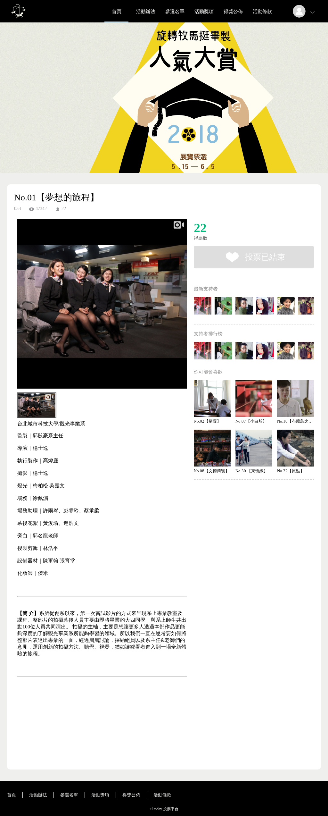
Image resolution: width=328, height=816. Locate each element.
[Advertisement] (92, 742)
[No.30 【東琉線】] (253, 448)
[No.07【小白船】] (253, 398)
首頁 (116, 11)
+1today (156, 809)
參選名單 (174, 11)
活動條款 (262, 11)
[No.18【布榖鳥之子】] (295, 398)
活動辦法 (145, 11)
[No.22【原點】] (295, 448)
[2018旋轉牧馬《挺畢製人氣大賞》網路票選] (18, 20)
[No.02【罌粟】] (212, 398)
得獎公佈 (233, 11)
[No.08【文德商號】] (212, 448)
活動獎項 (204, 11)
